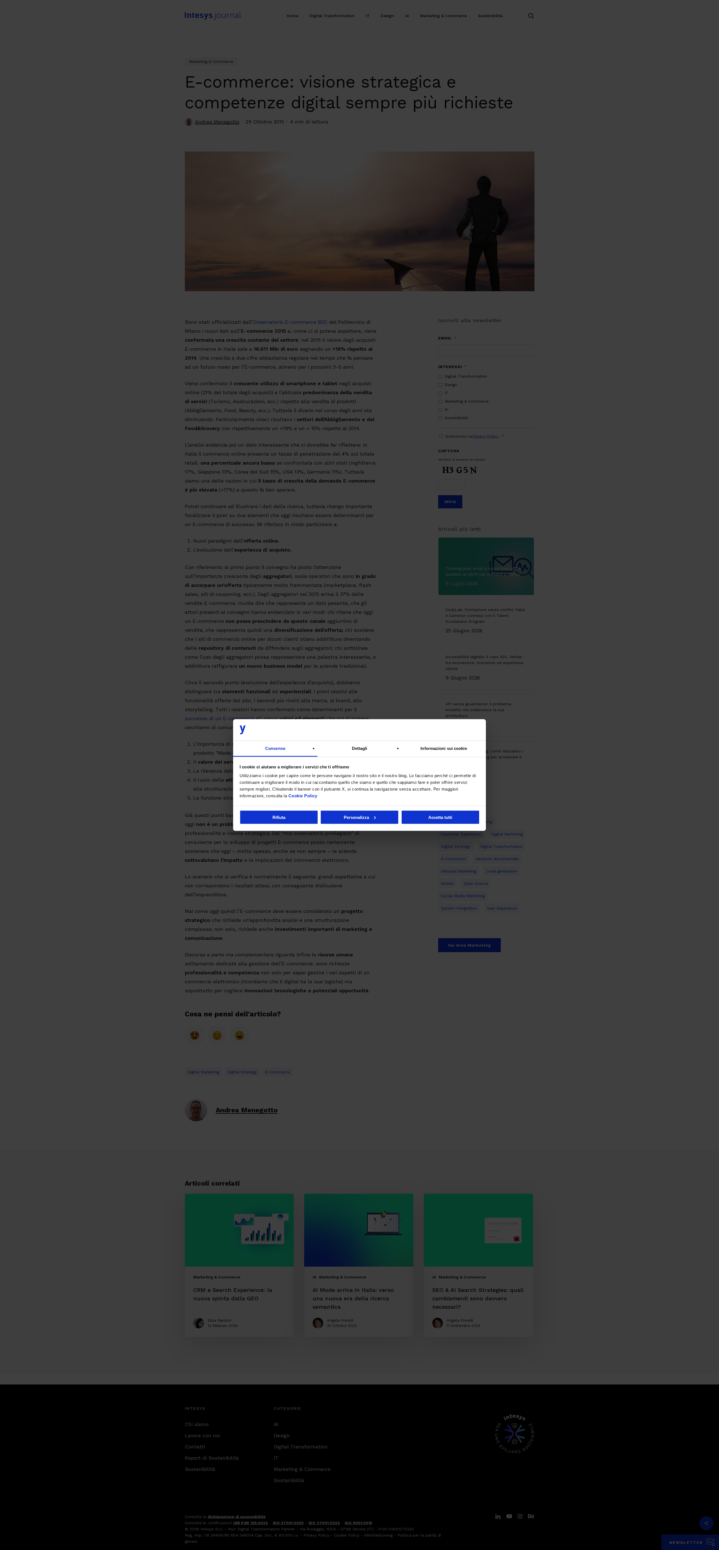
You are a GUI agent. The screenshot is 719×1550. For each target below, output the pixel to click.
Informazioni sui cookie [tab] (443, 748)
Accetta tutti (440, 817)
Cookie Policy (302, 795)
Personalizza (356, 817)
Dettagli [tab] (359, 748)
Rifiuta (278, 817)
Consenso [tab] (275, 748)
